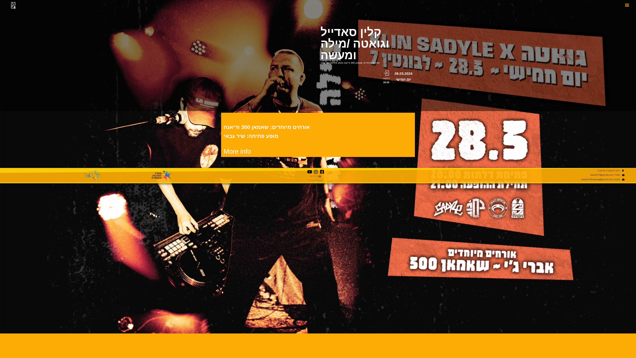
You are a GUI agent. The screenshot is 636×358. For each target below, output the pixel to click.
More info (237, 151)
